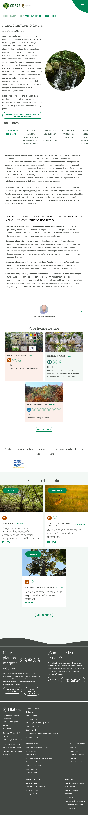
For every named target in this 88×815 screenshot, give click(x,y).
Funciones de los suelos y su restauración (50, 135)
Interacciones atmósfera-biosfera (69, 134)
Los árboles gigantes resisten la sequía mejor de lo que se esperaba (43, 595)
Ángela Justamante (45, 587)
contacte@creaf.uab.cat (13, 740)
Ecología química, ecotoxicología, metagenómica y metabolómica (31, 137)
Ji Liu (44, 319)
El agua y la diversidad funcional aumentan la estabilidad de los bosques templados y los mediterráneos (21, 533)
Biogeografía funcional (11, 132)
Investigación (16, 16)
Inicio (5, 16)
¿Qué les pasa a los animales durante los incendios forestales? (64, 533)
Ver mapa (7, 728)
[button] (81, 312)
